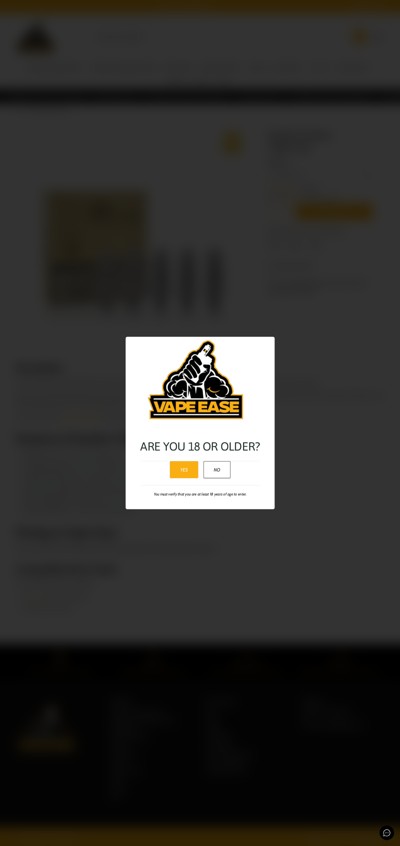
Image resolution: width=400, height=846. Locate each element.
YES (184, 469)
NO (217, 469)
